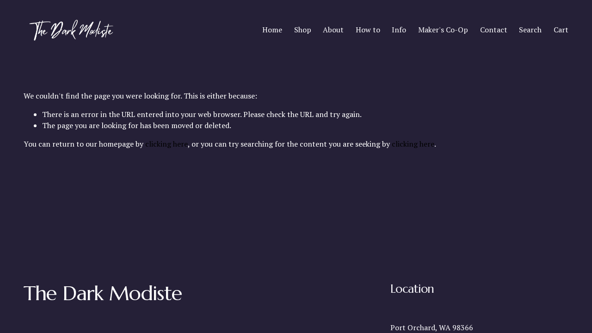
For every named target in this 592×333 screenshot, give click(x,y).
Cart (561, 30)
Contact (493, 30)
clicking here (166, 144)
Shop (302, 30)
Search (530, 30)
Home (272, 30)
